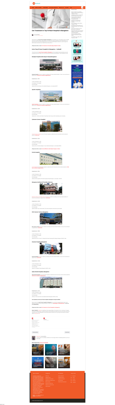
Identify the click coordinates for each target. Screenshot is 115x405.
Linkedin (74, 379)
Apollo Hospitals (35, 104)
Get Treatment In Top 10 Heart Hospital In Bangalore (50, 30)
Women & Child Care (49, 383)
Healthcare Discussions (62, 381)
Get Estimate (60, 380)
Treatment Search (61, 378)
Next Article (67, 332)
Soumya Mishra (37, 34)
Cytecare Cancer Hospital (36, 134)
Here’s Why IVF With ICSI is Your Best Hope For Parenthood (76, 29)
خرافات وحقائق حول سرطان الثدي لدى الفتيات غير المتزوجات (76, 37)
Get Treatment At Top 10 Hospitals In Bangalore (50, 307)
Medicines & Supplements (50, 380)
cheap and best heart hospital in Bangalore (35, 323)
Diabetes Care (48, 377)
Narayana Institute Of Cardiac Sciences (39, 196)
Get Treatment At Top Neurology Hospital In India (50, 45)
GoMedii (39, 310)
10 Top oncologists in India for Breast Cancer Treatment (37, 365)
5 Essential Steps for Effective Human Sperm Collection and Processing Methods (76, 18)
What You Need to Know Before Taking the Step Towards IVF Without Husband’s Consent (77, 12)
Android (36, 313)
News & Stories (38, 7)
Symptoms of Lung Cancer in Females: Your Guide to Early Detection (76, 21)
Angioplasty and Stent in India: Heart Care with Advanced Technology (77, 15)
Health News (48, 386)
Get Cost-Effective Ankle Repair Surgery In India (50, 148)
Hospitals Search (61, 377)
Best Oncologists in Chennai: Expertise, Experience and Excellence (63, 365)
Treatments (45, 7)
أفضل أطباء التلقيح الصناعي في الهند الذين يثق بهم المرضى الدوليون (50, 353)
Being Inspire (48, 381)
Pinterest (74, 380)
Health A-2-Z (61, 7)
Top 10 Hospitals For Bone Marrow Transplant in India (37, 353)
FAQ (71, 7)
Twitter (74, 377)
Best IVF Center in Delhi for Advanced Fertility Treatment (50, 365)
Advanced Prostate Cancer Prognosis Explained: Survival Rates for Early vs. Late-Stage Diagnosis (77, 31)
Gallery (66, 7)
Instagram (74, 382)
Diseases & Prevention (49, 378)
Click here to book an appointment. (39, 275)
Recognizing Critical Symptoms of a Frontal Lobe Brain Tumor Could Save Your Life (77, 26)
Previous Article (35, 332)
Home (33, 7)
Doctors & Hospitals (53, 7)
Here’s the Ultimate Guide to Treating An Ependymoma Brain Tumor (76, 34)
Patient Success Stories (50, 384)
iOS (39, 313)
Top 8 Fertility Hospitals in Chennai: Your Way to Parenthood (64, 352)
